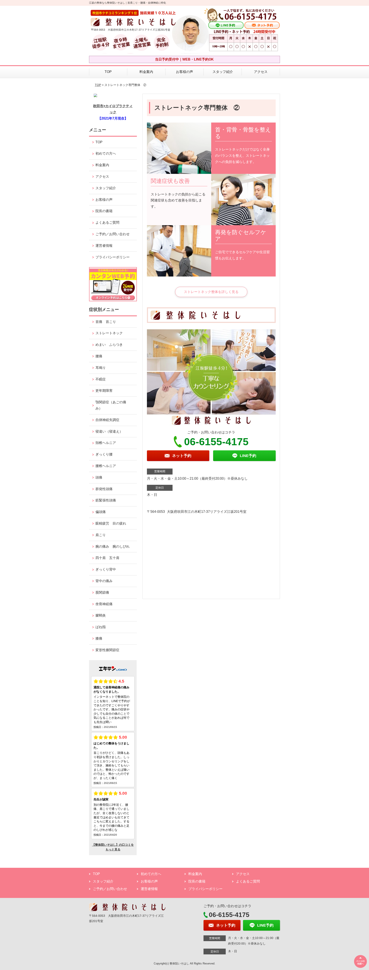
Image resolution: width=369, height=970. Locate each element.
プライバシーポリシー (112, 257)
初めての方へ (105, 153)
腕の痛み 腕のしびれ (112, 546)
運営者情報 (104, 245)
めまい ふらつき (109, 344)
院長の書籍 (104, 211)
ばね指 (100, 627)
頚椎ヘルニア (105, 443)
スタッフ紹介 (222, 72)
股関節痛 (102, 592)
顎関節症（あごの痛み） (110, 405)
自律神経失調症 (107, 420)
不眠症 (100, 379)
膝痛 (98, 638)
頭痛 (98, 477)
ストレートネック (109, 333)
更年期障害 (104, 390)
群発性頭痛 (104, 489)
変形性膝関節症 (107, 650)
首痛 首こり (105, 322)
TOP (108, 72)
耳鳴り (100, 368)
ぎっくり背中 (107, 569)
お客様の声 (184, 72)
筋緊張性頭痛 (105, 500)
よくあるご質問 (107, 222)
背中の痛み (104, 581)
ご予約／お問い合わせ (112, 234)
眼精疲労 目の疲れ (110, 523)
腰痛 (98, 356)
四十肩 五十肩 (107, 558)
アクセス (261, 72)
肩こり (100, 535)
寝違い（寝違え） (109, 431)
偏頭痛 (100, 512)
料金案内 (146, 72)
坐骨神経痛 (104, 604)
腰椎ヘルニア (105, 466)
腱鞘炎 (100, 615)
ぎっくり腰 (105, 454)
